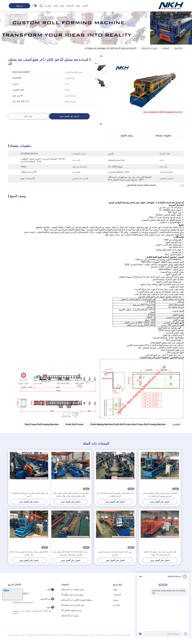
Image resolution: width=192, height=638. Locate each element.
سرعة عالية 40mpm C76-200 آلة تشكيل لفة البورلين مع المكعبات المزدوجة (70, 553)
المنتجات (70, 6)
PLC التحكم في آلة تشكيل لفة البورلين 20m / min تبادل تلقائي (29, 553)
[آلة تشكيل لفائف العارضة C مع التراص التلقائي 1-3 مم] (29, 471)
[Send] (140, 634)
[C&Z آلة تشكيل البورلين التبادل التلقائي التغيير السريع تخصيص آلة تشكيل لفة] (160, 471)
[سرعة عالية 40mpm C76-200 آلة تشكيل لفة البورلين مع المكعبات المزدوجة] (70, 530)
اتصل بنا (48, 6)
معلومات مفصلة (163, 135)
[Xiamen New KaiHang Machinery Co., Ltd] (171, 6)
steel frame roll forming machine (42, 424)
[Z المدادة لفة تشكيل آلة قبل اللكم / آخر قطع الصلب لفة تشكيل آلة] (149, 89)
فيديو (62, 6)
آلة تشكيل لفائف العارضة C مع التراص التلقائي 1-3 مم (29, 494)
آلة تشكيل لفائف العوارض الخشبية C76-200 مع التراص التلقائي (115, 494)
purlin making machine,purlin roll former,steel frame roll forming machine (128, 424)
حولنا (78, 6)
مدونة (115, 600)
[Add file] (186, 634)
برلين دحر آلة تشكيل (149, 48)
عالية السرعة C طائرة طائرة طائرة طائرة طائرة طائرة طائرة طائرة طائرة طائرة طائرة (70, 494)
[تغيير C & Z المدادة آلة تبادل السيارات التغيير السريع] (115, 530)
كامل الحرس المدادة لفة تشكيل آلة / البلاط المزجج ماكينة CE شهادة (160, 553)
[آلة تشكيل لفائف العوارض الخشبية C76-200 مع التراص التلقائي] (115, 471)
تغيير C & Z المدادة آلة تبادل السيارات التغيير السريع (115, 553)
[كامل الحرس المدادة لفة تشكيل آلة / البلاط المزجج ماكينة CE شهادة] (160, 530)
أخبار (55, 6)
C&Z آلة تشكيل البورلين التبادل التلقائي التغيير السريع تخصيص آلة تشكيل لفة (159, 494)
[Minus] (140, 576)
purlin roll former (74, 424)
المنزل (85, 6)
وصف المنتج (127, 135)
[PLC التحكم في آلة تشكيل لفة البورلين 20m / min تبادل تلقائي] (29, 530)
